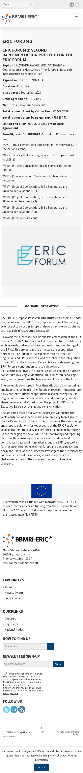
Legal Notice (24, 732)
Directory (10, 619)
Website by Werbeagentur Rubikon (68, 733)
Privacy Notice (9, 736)
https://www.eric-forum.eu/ (27, 105)
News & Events (14, 593)
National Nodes (14, 629)
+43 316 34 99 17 (22, 559)
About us (10, 587)
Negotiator (11, 624)
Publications (12, 598)
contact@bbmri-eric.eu (23, 563)
